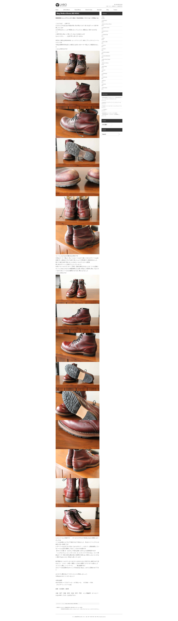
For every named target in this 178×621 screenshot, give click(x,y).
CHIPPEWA (104, 73)
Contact (115, 9)
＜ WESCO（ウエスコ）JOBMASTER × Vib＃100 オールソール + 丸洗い (69, 607)
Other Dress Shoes (106, 59)
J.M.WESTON (105, 34)
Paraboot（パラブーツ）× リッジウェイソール (111, 102)
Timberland (104, 77)
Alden (103, 38)
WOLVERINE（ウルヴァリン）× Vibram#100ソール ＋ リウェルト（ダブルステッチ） (112, 98)
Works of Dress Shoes (106, 24)
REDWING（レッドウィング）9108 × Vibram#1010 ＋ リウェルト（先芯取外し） (111, 114)
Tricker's (104, 48)
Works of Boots (65, 13)
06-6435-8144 (119, 4)
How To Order (89, 9)
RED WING (75, 13)
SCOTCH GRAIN (105, 52)
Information (104, 20)
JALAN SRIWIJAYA (106, 55)
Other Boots (104, 87)
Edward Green (105, 31)
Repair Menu (78, 9)
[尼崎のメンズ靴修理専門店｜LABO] (61, 2)
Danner (103, 70)
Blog (108, 9)
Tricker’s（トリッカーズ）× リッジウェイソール (112, 106)
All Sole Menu (66, 9)
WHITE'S (104, 84)
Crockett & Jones (105, 27)
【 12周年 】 (104, 109)
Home (57, 9)
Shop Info (99, 9)
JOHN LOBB (104, 41)
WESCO (104, 80)
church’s (104, 45)
